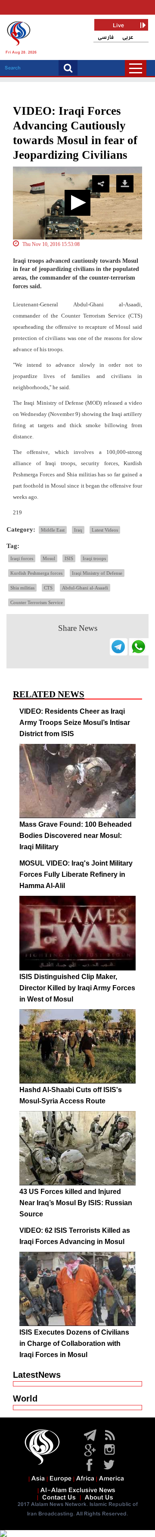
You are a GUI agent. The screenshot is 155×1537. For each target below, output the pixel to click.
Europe (60, 1479)
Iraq (78, 529)
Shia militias (22, 587)
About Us (99, 1498)
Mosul (49, 558)
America (111, 1479)
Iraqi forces (21, 558)
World (25, 1398)
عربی (127, 37)
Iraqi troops (94, 558)
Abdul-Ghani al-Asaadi (85, 587)
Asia (38, 1479)
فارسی (106, 37)
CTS (48, 587)
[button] (77, 203)
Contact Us (59, 1498)
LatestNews (37, 1375)
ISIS (69, 558)
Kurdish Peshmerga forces (36, 573)
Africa (85, 1479)
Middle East (53, 529)
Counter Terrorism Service (36, 602)
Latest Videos (105, 529)
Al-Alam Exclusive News (77, 1490)
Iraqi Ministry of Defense (97, 573)
